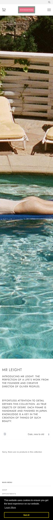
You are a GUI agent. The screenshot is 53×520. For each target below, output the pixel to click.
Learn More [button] (10, 507)
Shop (4, 490)
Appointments (9, 494)
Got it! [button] (26, 515)
